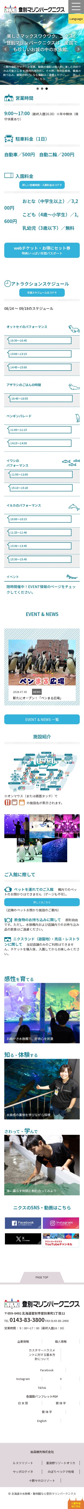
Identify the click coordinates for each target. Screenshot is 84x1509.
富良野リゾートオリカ (60, 1463)
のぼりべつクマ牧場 (61, 1471)
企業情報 (23, 1341)
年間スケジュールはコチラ (42, 292)
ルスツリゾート (23, 1463)
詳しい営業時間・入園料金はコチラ (42, 185)
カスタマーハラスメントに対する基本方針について (42, 1354)
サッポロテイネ (23, 1471)
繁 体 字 (47, 1412)
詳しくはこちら (42, 902)
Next (78, 49)
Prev (5, 49)
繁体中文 (68, 37)
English (68, 28)
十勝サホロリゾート (42, 1480)
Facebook (47, 1370)
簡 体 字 (61, 1403)
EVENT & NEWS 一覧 (42, 719)
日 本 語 (23, 1403)
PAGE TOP (42, 1277)
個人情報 (61, 1341)
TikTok (42, 1388)
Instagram (23, 1379)
